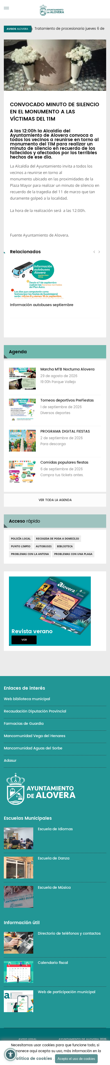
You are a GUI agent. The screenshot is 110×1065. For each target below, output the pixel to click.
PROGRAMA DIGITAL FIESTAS (65, 431)
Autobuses (44, 546)
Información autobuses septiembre (41, 305)
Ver (24, 640)
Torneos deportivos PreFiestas (67, 400)
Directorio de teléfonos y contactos (69, 933)
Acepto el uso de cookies (76, 1059)
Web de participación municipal (66, 992)
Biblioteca (65, 546)
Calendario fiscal (53, 963)
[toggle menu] (6, 8)
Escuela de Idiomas (55, 829)
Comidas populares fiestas (64, 462)
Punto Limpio (20, 546)
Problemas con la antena (30, 554)
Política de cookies (33, 1059)
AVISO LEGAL (27, 1039)
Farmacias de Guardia (23, 724)
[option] (55, 286)
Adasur (10, 761)
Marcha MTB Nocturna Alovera (67, 369)
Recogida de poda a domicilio (57, 538)
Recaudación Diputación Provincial (35, 711)
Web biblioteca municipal (27, 699)
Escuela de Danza (53, 858)
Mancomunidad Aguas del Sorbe (33, 748)
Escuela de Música (54, 888)
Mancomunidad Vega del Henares (34, 736)
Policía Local (21, 538)
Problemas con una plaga (73, 554)
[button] (10, 1054)
